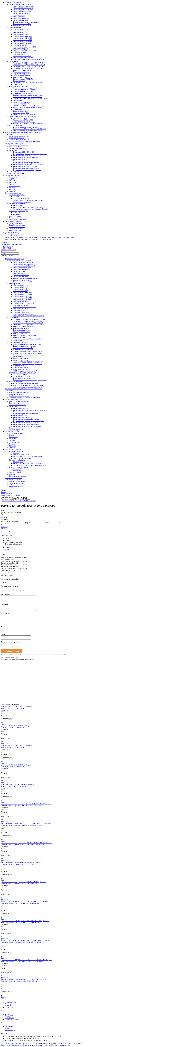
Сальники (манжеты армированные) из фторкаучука (30, 98)
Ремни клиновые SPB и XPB (22, 41)
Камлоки (16, 196)
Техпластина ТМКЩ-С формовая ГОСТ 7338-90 (29, 65)
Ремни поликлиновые (20, 45)
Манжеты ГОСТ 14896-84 (21, 102)
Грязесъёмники (18, 100)
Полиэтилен (13, 187)
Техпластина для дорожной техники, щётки (27, 82)
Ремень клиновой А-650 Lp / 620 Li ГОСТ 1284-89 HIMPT (20, 903)
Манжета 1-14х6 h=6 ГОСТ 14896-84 (13, 786)
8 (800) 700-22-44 (7, 248)
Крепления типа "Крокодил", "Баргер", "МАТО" (29, 129)
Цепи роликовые (14, 147)
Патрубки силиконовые (17, 225)
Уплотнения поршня (20, 109)
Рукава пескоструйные (20, 20)
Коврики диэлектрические (22, 73)
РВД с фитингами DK (20, 118)
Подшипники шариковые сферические (26, 163)
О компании (22, 234)
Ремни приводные (15, 27)
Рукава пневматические (21, 18)
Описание (8, 547)
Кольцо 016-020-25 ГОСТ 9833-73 (12, 708)
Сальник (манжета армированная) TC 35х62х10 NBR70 (19, 981)
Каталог (7, 1014)
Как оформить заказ (11, 1004)
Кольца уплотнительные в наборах (24, 90)
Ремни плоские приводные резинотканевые (27, 130)
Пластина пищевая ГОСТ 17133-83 (24, 79)
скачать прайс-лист (7, 255)
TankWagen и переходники (22, 202)
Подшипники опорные (20, 159)
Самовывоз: (5, 532)
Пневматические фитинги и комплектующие (28, 207)
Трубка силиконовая (15, 228)
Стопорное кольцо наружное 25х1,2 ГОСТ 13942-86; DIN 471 (21, 825)
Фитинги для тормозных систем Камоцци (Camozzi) (30, 209)
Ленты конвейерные (15, 125)
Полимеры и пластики (12, 175)
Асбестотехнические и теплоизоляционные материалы (23, 132)
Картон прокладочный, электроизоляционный (24, 141)
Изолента (12, 218)
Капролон (12, 179)
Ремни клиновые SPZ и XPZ (22, 38)
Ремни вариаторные (19, 54)
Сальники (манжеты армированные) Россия (27, 95)
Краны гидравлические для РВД (24, 122)
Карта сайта (9, 1007)
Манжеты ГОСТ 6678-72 (21, 104)
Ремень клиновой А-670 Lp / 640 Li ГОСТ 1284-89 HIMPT (20, 922)
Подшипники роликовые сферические (26, 168)
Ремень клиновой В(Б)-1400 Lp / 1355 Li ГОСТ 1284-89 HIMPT (22, 961)
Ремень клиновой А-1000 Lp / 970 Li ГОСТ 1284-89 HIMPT (21, 942)
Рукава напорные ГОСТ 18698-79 (24, 9)
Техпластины (13, 61)
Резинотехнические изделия (14, 2)
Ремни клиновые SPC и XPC (22, 43)
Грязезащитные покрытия (21, 75)
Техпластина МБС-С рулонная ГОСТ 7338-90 (28, 66)
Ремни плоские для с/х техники (23, 57)
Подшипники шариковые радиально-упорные (28, 164)
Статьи (7, 1028)
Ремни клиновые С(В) (20, 34)
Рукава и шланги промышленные (20, 4)
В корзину (4, 527)
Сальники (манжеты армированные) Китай (27, 97)
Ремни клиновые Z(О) (20, 29)
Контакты (8, 234)
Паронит (12, 134)
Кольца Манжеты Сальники (18, 86)
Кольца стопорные (15, 171)
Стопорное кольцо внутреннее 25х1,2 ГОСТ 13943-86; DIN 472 (22, 844)
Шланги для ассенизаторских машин (25, 22)
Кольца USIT (17, 212)
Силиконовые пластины (17, 227)
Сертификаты (9, 1018)
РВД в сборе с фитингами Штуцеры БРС (22, 116)
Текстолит (12, 184)
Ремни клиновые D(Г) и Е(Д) (22, 36)
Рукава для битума (19, 17)
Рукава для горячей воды (21, 13)
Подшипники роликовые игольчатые (25, 166)
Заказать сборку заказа (8, 250)
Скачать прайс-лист (11, 232)
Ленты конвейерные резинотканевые (25, 127)
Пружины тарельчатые (16, 173)
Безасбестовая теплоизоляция (19, 139)
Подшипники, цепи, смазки (14, 143)
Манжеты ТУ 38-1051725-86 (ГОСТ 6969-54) (28, 106)
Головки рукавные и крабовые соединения (27, 200)
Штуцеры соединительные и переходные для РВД (30, 123)
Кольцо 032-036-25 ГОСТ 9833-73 (12, 767)
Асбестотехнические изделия (18, 136)
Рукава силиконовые (16, 223)
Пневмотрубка (18, 205)
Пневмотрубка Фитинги (17, 203)
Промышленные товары (13, 193)
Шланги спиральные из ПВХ (22, 25)
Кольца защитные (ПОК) (21, 113)
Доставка (14, 234)
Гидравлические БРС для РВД (23, 120)
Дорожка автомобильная (21, 72)
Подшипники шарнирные (21, 161)
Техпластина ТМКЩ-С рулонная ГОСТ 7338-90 (29, 63)
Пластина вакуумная (20, 77)
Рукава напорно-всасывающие (23, 8)
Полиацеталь (13, 180)
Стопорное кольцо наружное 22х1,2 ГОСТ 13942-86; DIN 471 (21, 805)
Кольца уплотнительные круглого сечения (27, 88)
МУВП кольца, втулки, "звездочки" (25, 114)
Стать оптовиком (10, 1002)
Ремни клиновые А (19, 31)
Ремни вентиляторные (20, 49)
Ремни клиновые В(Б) (20, 33)
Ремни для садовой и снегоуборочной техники (28, 59)
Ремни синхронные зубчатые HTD (24, 47)
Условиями (67, 655)
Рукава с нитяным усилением (23, 6)
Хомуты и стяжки (15, 216)
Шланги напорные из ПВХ (22, 24)
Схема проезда (10, 1030)
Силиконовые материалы (13, 221)
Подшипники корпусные (21, 155)
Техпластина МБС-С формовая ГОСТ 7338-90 (28, 68)
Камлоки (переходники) (17, 195)
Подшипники (13, 150)
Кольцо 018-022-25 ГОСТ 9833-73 (12, 728)
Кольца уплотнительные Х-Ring (23, 91)
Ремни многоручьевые (20, 52)
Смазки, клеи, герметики (17, 148)
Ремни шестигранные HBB (22, 56)
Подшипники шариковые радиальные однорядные (30, 154)
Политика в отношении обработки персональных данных (20, 1043)
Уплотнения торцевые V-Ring (23, 93)
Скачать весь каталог (12, 1019)
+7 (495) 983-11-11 (11, 236)
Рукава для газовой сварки (22, 11)
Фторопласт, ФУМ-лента (17, 177)
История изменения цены (13, 551)
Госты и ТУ (9, 1016)
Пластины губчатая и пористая (23, 70)
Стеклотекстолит (14, 186)
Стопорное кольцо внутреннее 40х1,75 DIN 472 (17, 864)
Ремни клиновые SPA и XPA (22, 40)
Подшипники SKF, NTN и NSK (23, 152)
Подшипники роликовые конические (25, 157)
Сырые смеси (17, 84)
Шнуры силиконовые (16, 230)
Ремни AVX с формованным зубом (24, 50)
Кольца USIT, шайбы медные (18, 211)
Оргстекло (12, 191)
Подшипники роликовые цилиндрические (27, 170)
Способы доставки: (7, 535)
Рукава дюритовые (19, 15)
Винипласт (12, 189)
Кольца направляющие (20, 111)
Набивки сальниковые (16, 138)
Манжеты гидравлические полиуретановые (27, 107)
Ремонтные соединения (21, 198)
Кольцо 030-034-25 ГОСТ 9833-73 (12, 747)
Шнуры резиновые (19, 81)
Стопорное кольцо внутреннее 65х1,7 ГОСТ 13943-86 (19, 883)
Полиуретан (13, 182)
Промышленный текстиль (17, 220)
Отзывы (8, 549)
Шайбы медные (18, 214)
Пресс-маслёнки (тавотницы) (18, 145)
